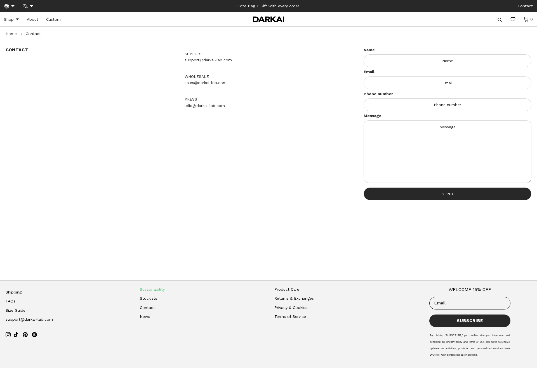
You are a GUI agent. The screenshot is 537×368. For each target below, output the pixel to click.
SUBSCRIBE (470, 320)
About (32, 19)
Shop (9, 19)
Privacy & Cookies (290, 307)
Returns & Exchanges (294, 298)
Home (11, 33)
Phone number (378, 94)
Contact (147, 307)
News (145, 316)
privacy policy (454, 342)
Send (447, 194)
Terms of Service (290, 316)
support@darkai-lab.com (29, 319)
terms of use (476, 342)
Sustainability (152, 289)
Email (369, 71)
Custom (53, 19)
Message (372, 115)
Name (369, 50)
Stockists (148, 298)
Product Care (286, 289)
